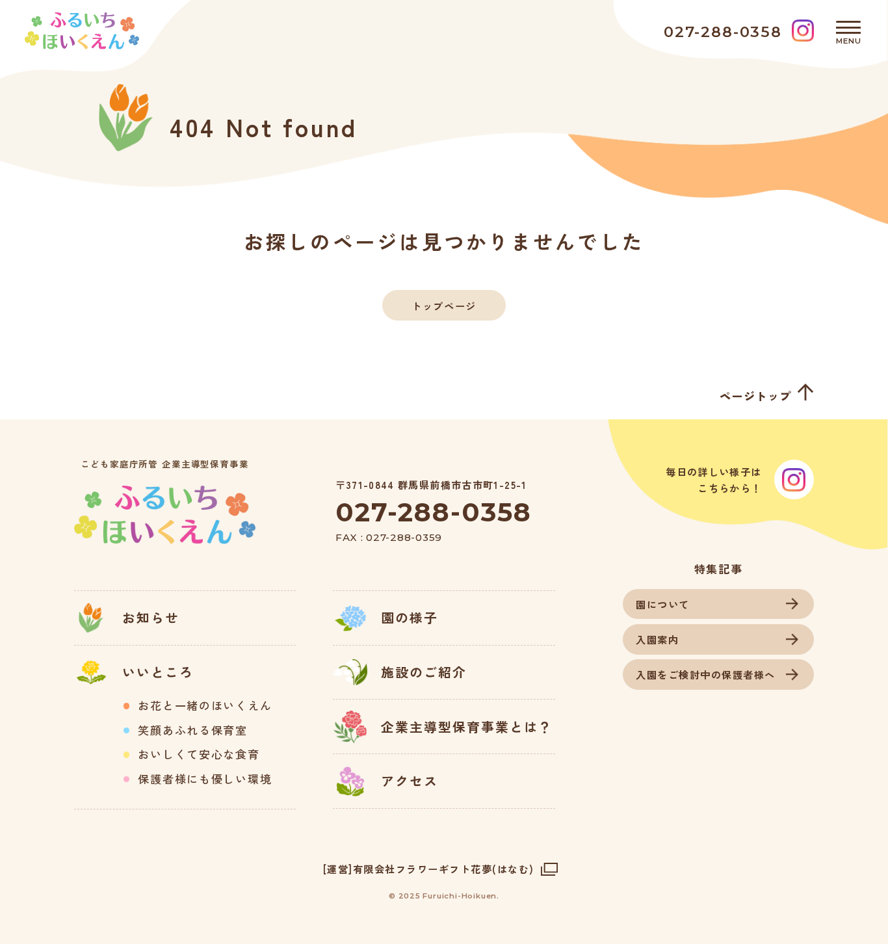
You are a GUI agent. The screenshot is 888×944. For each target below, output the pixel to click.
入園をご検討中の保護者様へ (706, 674)
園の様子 (409, 617)
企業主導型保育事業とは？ (467, 726)
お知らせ (150, 617)
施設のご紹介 (424, 671)
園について (663, 604)
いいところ (158, 671)
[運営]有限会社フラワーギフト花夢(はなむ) (428, 869)
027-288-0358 (433, 512)
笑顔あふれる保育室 (192, 730)
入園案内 (657, 639)
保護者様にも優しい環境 (205, 778)
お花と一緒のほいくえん (205, 705)
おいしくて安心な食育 (198, 754)
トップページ (443, 305)
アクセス (409, 780)
